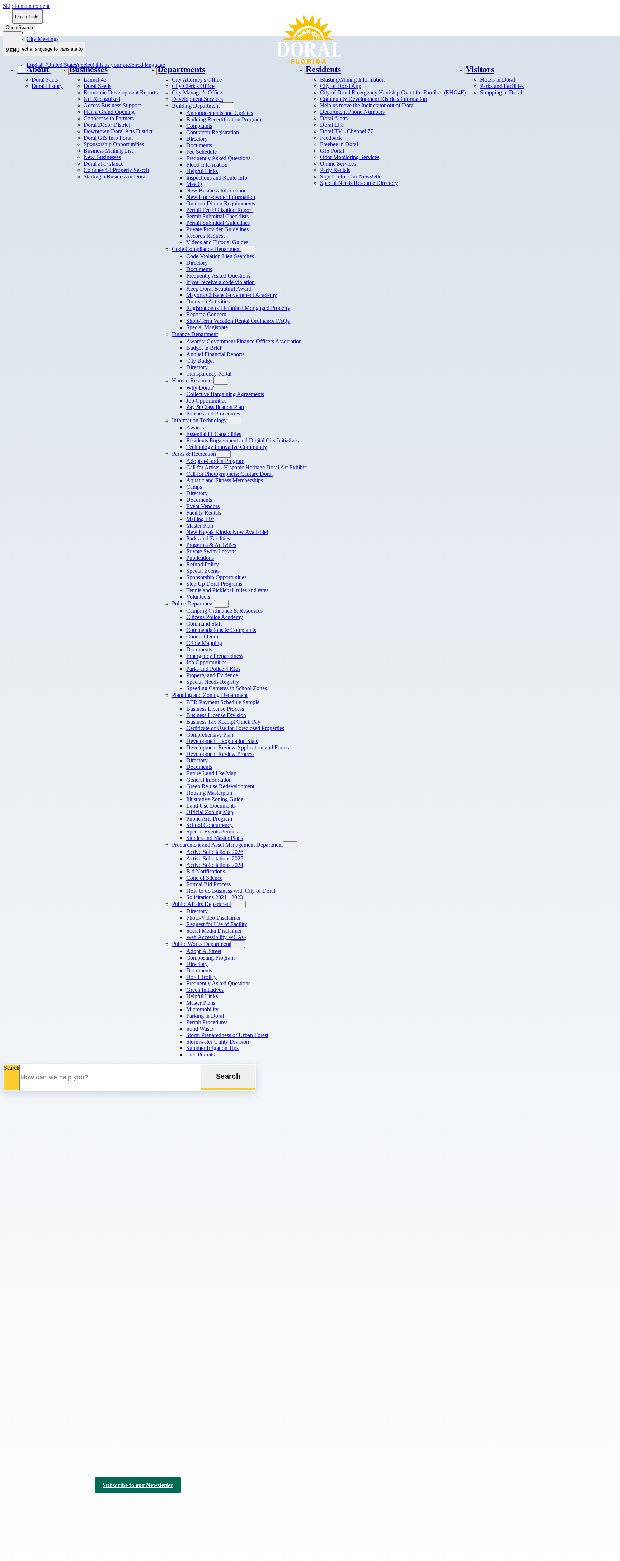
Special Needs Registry (212, 682)
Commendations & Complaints (221, 630)
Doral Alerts (334, 118)
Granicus (94, 1512)
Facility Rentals (203, 513)
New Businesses (102, 157)
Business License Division (216, 715)
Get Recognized (102, 99)
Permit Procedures (206, 1022)
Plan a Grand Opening (109, 112)
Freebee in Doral (339, 144)
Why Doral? (200, 388)
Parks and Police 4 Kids (213, 669)
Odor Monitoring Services (349, 157)
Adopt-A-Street (203, 951)
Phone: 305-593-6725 (27, 1263)
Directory (197, 139)
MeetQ (194, 184)
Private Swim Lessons (211, 551)
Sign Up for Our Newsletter (351, 176)
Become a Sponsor (38, 1433)
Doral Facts (45, 79)
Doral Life (332, 125)
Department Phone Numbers (352, 112)
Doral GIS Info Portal (108, 138)
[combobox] (48, 49)
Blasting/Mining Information (352, 79)
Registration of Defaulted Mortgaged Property (238, 308)
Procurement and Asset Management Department (227, 845)
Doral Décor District (107, 125)
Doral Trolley (201, 977)
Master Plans (200, 1003)
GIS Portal (332, 151)
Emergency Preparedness (214, 656)
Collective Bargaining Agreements (225, 394)
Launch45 (95, 79)
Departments (181, 69)
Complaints (199, 126)
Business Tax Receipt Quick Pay (223, 722)
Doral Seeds (97, 86)
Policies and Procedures (213, 413)
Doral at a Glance (103, 164)
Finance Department (195, 334)
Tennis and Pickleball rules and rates (227, 590)
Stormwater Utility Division (217, 1042)
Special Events (203, 571)
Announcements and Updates (219, 113)
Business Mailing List (108, 151)
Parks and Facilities (208, 538)
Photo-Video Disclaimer (213, 918)
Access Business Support (112, 105)
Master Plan (199, 525)
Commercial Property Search (116, 170)
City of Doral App (340, 86)
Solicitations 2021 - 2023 (214, 897)
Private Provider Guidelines (217, 229)
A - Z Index (162, 1506)
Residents (323, 69)
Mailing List (200, 519)
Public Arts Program (209, 819)
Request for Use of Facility (216, 924)
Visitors (480, 69)
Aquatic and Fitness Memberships (224, 480)
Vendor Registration (39, 1352)
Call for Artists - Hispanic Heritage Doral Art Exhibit (246, 467)
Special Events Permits (212, 831)
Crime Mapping (204, 643)
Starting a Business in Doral (115, 176)
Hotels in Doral (497, 79)
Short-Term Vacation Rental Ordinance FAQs (238, 321)
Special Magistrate (207, 327)
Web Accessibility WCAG (216, 937)
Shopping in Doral (501, 92)
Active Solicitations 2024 (214, 865)
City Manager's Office (197, 92)
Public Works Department (201, 944)
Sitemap (131, 1506)
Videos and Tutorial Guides (217, 242)
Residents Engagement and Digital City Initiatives (242, 440)
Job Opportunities (206, 401)
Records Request (205, 236)
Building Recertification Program (223, 119)
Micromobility (202, 1009)
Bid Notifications (205, 871)
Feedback (331, 138)
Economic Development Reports (121, 92)
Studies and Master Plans (214, 838)
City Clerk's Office (193, 86)
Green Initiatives (205, 990)
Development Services (197, 99)
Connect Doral (203, 636)
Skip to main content (26, 6)
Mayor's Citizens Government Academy (231, 295)
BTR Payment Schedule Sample (222, 702)
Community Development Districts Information (373, 99)
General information (209, 780)
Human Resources (192, 380)
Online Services (338, 164)
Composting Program (210, 957)
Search (11, 1068)
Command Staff (204, 624)
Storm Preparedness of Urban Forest (227, 1035)
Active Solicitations (39, 1315)
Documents (199, 145)
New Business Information (216, 190)
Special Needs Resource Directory (359, 183)
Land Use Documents (211, 806)
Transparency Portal (208, 374)
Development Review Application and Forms (237, 747)
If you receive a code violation (220, 282)
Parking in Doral (205, 1016)
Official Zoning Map (209, 812)
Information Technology (199, 420)
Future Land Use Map (211, 773)
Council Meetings (37, 1414)
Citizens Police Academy (214, 617)
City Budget (200, 361)
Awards (195, 427)
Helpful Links (202, 171)
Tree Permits (200, 1054)
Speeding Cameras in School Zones (226, 688)
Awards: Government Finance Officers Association (244, 341)
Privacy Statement (93, 1506)
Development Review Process (220, 754)
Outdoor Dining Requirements (220, 203)
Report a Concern (206, 314)
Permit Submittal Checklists (217, 216)
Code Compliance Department (206, 249)
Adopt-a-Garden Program (215, 461)
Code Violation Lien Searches (220, 256)
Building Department (196, 106)
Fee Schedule (201, 152)
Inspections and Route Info (216, 178)
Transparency (32, 1343)
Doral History (47, 86)
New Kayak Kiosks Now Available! (227, 532)
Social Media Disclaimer (214, 931)
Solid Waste (199, 1029)
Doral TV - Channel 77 (346, 131)
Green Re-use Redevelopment (220, 786)
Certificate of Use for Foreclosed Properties (235, 728)
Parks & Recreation (194, 454)
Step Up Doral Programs (214, 584)
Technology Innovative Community (226, 447)
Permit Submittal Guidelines (218, 223)
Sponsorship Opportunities (114, 144)
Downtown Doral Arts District (118, 131)
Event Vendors (203, 506)
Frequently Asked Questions (218, 158)
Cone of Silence (204, 878)
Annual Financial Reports (215, 354)
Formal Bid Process (208, 884)
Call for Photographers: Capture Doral (229, 474)
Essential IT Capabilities (213, 434)
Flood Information (206, 165)
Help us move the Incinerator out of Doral (367, 105)
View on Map (18, 1249)
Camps (194, 487)
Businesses (88, 69)
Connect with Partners (109, 118)
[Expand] (60, 69)
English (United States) (96, 32)
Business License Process (215, 709)
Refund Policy (202, 564)
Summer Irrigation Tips (212, 1048)
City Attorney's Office (197, 79)
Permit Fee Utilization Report (219, 210)
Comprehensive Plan (209, 734)
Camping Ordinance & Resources (224, 611)
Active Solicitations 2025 (214, 858)
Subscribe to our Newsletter (138, 1485)
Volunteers (198, 597)
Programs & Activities (211, 545)
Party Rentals (335, 170)
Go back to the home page (41, 1145)
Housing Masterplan (209, 793)
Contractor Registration (212, 132)
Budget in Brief (203, 348)
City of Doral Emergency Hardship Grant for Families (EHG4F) (393, 92)
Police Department (193, 603)
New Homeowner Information (220, 197)
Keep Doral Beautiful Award (219, 288)
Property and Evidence (212, 675)
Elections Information (41, 1424)
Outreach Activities (208, 301)
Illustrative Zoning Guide (214, 799)
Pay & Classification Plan (215, 407)
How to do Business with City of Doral (230, 891)
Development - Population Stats (222, 741)
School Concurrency (209, 825)
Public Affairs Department (201, 904)
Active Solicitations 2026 (214, 852)
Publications (200, 558)
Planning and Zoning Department (210, 695)
